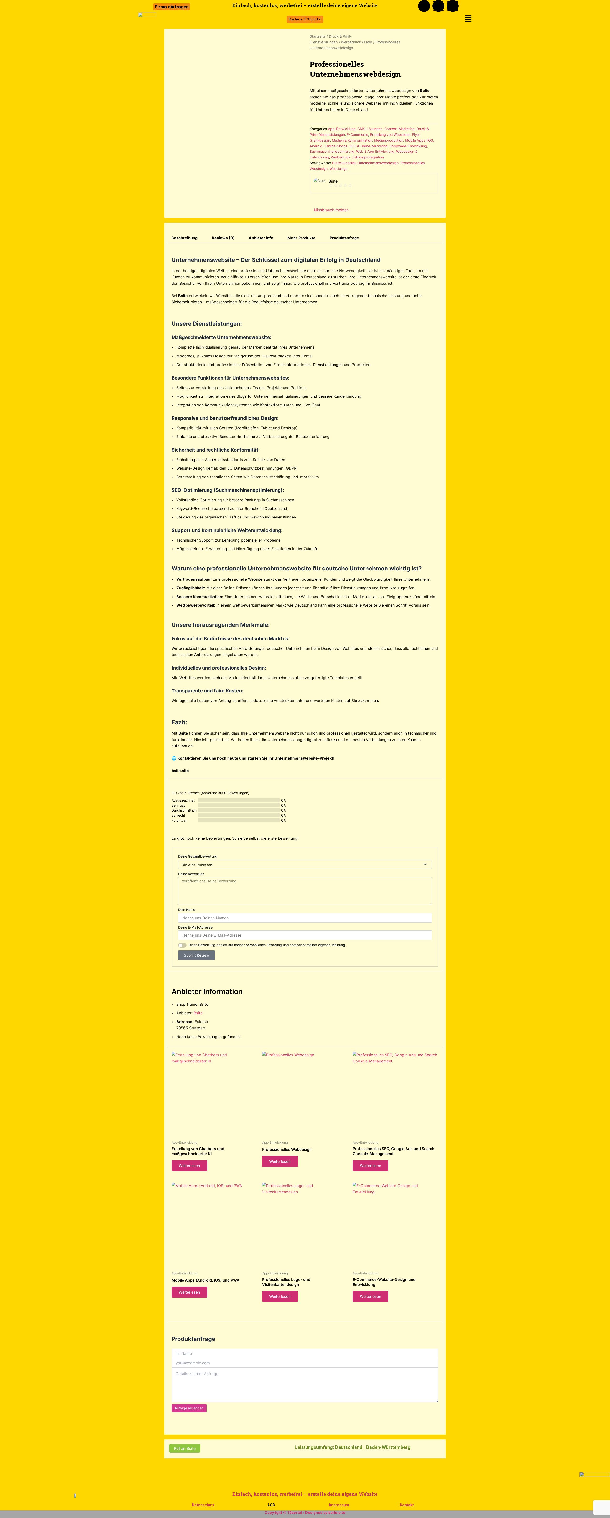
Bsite (198, 1012)
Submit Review (196, 955)
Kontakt (407, 1505)
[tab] (184, 238)
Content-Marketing (399, 129)
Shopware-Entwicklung (408, 146)
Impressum (339, 1505)
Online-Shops (336, 146)
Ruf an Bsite (185, 1448)
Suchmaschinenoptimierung (332, 151)
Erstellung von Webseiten (390, 134)
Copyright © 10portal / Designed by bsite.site (305, 1512)
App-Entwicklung (342, 129)
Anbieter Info (261, 237)
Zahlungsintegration (368, 157)
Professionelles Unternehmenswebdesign (365, 163)
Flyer (368, 42)
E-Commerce (357, 134)
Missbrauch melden (331, 210)
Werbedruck (351, 42)
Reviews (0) (223, 237)
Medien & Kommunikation (352, 140)
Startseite (318, 36)
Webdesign (338, 169)
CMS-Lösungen (369, 129)
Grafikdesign (320, 140)
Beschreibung (184, 237)
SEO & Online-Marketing (368, 146)
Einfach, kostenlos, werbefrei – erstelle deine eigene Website (305, 1494)
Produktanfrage (344, 237)
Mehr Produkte (301, 237)
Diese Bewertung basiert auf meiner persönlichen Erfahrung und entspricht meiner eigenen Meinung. (267, 945)
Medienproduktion (388, 140)
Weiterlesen (189, 1165)
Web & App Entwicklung (375, 151)
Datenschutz (203, 1505)
